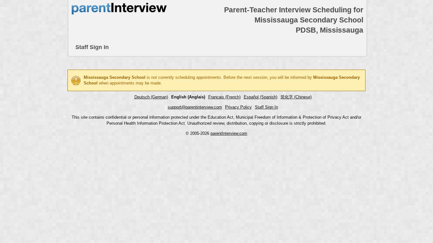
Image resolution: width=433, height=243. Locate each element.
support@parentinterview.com (195, 107)
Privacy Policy (238, 107)
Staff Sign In (92, 47)
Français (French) (224, 97)
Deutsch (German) (151, 97)
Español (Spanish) (260, 97)
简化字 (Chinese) (296, 97)
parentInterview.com (228, 133)
